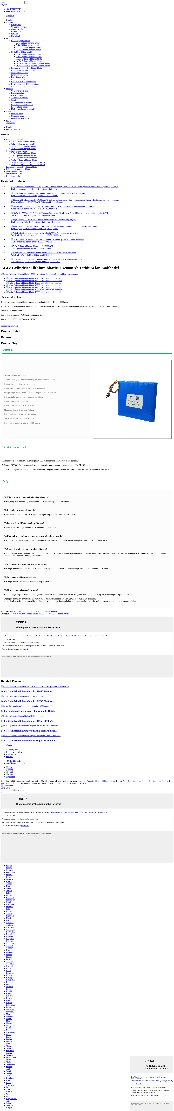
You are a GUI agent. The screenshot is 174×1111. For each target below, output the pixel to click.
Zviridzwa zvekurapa (19, 98)
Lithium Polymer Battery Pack (114, 781)
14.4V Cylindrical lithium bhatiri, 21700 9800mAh (27, 701)
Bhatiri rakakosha (18, 77)
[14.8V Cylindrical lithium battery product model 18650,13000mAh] (31, 736)
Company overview (19, 27)
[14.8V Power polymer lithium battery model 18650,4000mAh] (26, 706)
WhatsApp (19, 790)
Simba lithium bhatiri (19, 72)
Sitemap (98, 781)
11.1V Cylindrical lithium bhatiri (29, 59)
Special (14, 100)
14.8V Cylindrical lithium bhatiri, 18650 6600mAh (27, 721)
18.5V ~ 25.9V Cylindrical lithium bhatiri (33, 63)
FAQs (8, 120)
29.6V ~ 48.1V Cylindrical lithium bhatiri (33, 66)
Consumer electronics (20, 91)
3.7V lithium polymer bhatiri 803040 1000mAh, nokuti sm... (35, 262)
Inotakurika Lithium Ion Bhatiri (33, 783)
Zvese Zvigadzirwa (80, 783)
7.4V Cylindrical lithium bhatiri (29, 56)
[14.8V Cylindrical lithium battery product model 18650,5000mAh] (30, 726)
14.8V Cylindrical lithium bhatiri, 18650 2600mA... (28, 691)
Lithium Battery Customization (23, 82)
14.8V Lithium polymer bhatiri (28, 50)
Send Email (5, 788)
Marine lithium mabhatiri (21, 86)
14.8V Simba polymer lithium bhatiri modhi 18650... (28, 711)
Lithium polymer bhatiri (20, 40)
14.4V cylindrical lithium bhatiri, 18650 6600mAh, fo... (33, 242)
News (8, 111)
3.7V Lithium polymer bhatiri (28, 43)
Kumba (9, 20)
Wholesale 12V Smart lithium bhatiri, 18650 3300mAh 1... (34, 209)
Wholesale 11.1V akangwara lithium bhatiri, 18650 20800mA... (36, 235)
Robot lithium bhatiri (19, 107)
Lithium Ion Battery (159, 781)
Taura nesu (10, 123)
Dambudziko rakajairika (21, 118)
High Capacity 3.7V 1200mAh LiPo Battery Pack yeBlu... (34, 229)
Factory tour (16, 24)
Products (9, 38)
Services (14, 34)
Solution (9, 88)
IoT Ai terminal (17, 95)
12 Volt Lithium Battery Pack (59, 783)
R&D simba (16, 31)
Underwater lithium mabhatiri (23, 109)
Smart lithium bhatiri (19, 75)
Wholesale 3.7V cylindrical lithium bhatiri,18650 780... (33, 255)
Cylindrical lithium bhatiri (21, 52)
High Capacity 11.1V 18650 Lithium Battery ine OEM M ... (35, 222)
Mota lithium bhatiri (19, 79)
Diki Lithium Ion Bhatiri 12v (139, 781)
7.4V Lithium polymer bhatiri (28, 45)
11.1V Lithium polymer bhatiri (28, 47)
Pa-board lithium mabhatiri (22, 104)
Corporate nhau (17, 116)
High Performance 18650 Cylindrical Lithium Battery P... (34, 189)
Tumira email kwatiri (9, 326)
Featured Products (13, 129)
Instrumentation (17, 93)
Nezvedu (9, 22)
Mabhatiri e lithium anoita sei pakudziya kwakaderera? (36, 611)
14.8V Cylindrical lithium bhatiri (29, 61)
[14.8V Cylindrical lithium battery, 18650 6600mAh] (22, 716)
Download (15, 36)
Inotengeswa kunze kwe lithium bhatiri (26, 68)
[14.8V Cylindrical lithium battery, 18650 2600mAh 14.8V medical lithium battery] (35, 686)
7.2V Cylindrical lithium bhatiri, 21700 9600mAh (31, 248)
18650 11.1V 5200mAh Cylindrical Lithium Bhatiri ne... (34, 215)
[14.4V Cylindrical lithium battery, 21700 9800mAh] (22, 696)
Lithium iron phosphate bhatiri (23, 70)
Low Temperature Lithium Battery (25, 84)
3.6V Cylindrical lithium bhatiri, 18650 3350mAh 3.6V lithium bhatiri (41, 614)
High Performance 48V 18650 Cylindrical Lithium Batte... (34, 195)
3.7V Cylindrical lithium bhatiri (29, 54)
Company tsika (17, 29)
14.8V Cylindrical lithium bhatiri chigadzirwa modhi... (29, 730)
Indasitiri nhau (17, 114)
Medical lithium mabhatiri (21, 102)
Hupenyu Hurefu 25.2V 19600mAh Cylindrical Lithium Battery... (37, 202)
